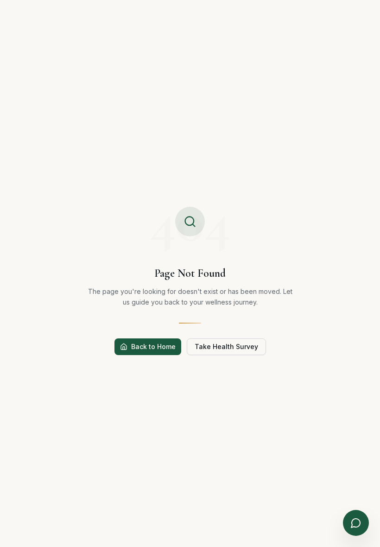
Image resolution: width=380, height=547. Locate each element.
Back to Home (153, 346)
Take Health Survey (226, 346)
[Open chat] (356, 523)
